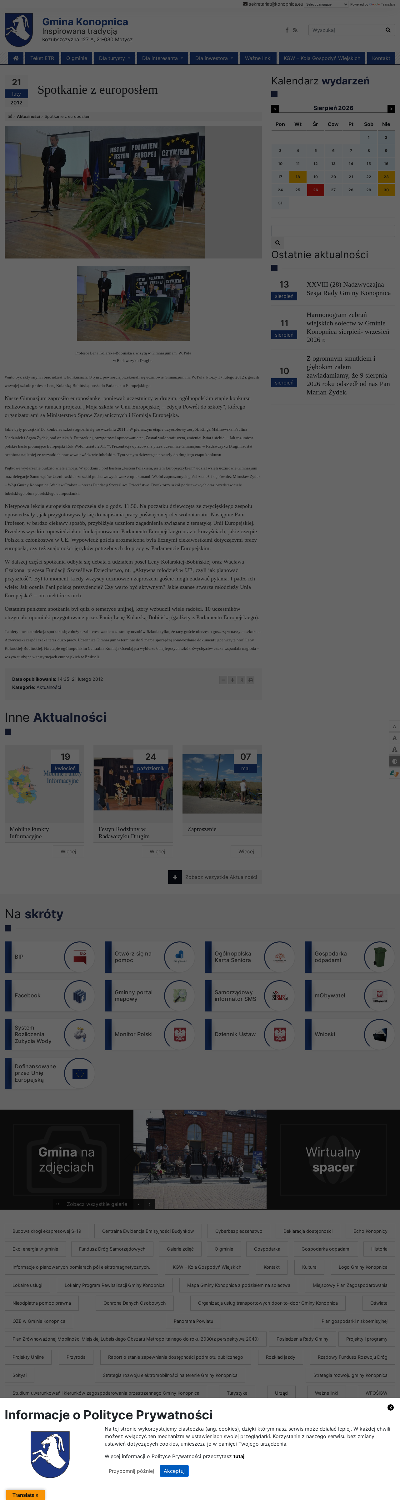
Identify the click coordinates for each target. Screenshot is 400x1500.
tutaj (238, 1456)
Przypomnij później (131, 1471)
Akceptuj (174, 1471)
